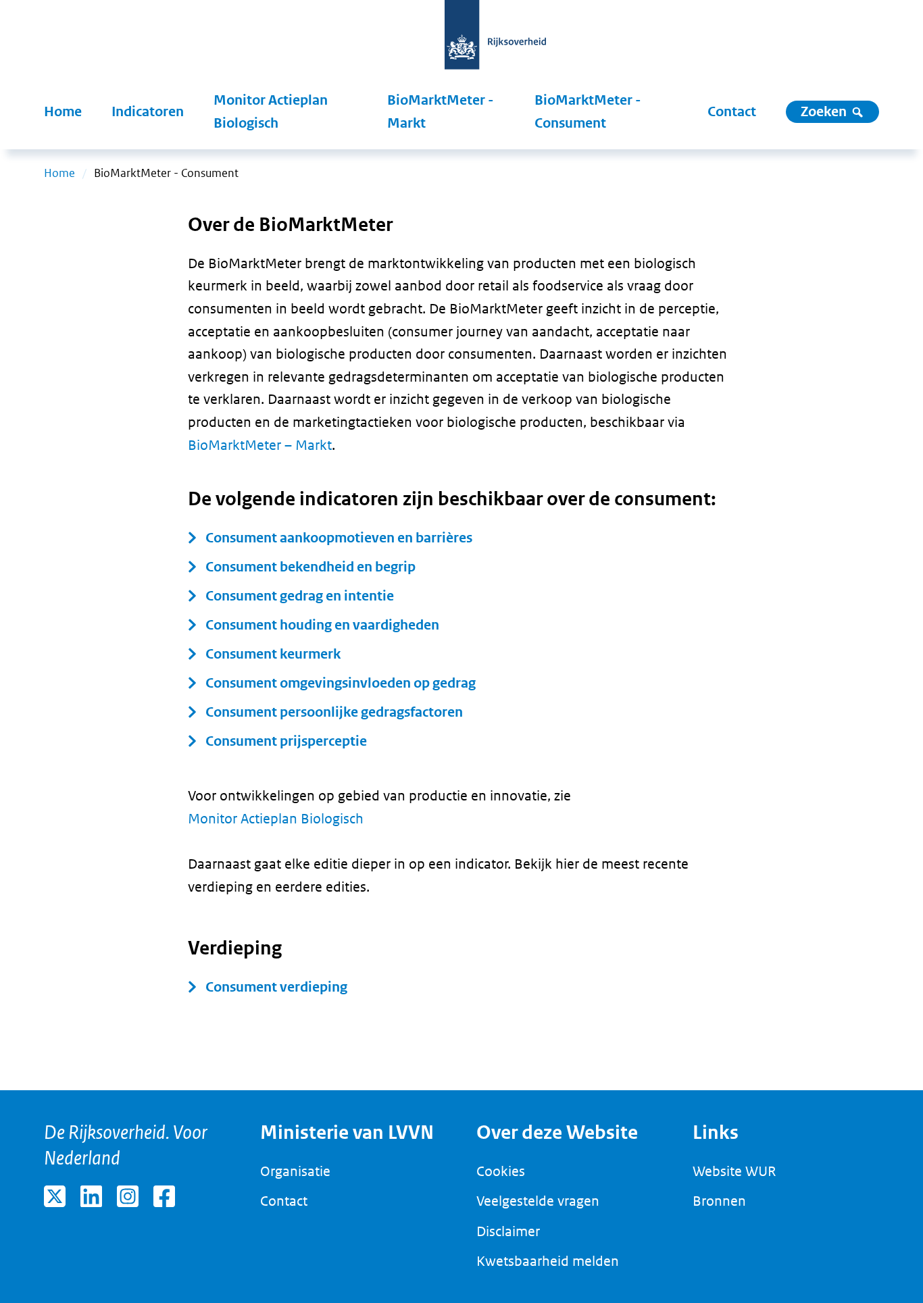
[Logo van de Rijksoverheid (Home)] (495, 42)
